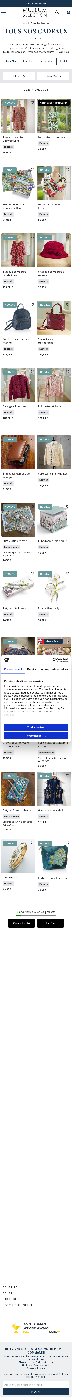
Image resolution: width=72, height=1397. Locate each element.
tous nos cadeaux (40, 23)
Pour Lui (9, 1293)
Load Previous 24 (36, 90)
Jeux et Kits (11, 1299)
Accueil (26, 23)
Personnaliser (34, 735)
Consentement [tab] (13, 669)
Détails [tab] (31, 669)
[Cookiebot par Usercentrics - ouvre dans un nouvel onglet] (52, 660)
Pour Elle (10, 1287)
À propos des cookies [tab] (54, 669)
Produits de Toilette (18, 1305)
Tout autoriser (36, 727)
